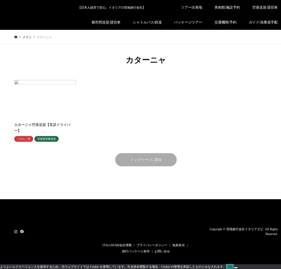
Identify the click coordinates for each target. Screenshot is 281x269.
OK (230, 266)
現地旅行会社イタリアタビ (244, 229)
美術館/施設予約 (227, 7)
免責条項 (178, 245)
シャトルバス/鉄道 (147, 22)
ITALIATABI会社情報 (117, 245)
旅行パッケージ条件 (136, 251)
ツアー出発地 (191, 7)
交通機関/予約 (225, 22)
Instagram (15, 231)
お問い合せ (162, 251)
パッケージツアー (188, 22)
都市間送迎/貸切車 (106, 22)
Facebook (21, 231)
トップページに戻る (146, 159)
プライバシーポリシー (152, 245)
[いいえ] (236, 267)
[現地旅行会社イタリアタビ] (146, 234)
